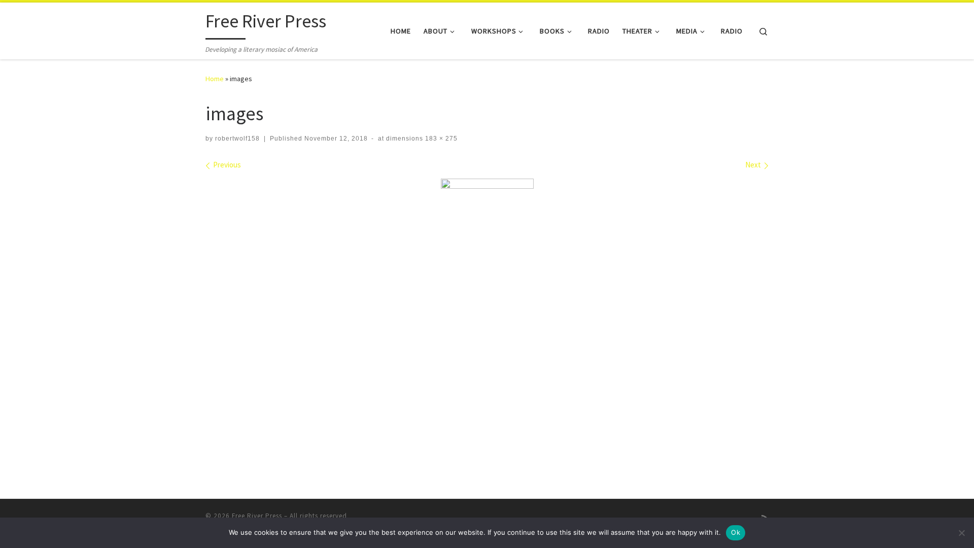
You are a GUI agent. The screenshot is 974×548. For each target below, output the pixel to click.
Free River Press (257, 515)
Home (214, 78)
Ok (735, 532)
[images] (487, 248)
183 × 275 (440, 138)
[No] (961, 533)
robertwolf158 (237, 138)
